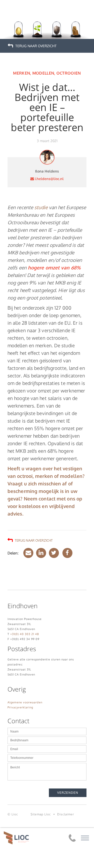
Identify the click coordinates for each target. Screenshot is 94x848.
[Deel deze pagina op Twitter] (53, 553)
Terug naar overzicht (35, 45)
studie (41, 207)
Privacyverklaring (20, 707)
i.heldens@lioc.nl (49, 178)
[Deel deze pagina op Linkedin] (40, 553)
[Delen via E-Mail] (27, 553)
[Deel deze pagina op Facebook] (66, 553)
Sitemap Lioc (41, 814)
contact (47, 498)
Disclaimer (65, 814)
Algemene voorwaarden (25, 702)
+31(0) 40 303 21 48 (24, 634)
